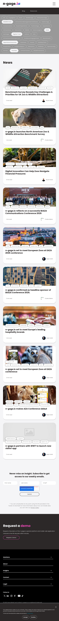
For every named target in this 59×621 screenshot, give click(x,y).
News (7, 62)
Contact (6, 577)
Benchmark (46, 38)
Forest (32, 42)
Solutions (6, 557)
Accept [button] (25, 617)
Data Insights (37, 30)
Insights (6, 571)
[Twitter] (5, 597)
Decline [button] (33, 617)
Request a (16, 526)
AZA (34, 34)
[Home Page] (11, 4)
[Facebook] (16, 597)
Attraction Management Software (26, 22)
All (4, 18)
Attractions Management (11, 38)
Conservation (7, 26)
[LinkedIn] (8, 597)
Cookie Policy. (30, 613)
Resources (33, 11)
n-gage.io (12, 18)
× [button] (55, 607)
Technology (35, 26)
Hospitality (7, 46)
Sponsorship (51, 46)
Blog (23, 11)
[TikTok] (23, 597)
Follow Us (6, 592)
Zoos (20, 18)
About (5, 564)
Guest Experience (21, 26)
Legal (5, 584)
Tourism (14, 50)
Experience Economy (10, 42)
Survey (5, 50)
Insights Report (19, 46)
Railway (41, 46)
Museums (31, 46)
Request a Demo (11, 537)
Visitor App (45, 22)
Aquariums (46, 26)
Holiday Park (42, 42)
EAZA (47, 30)
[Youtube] (20, 597)
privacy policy (35, 508)
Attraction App (42, 18)
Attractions (7, 30)
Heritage (6, 34)
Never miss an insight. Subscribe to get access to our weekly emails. (29, 475)
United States (25, 50)
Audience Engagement (31, 38)
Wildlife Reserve (38, 50)
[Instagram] (12, 597)
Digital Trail (17, 34)
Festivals (23, 42)
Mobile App (29, 18)
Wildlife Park (7, 22)
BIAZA (27, 30)
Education (18, 30)
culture (26, 34)
